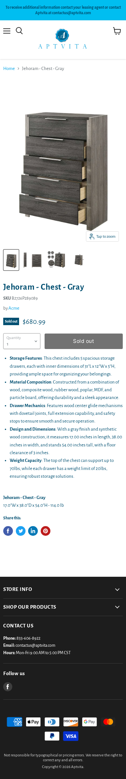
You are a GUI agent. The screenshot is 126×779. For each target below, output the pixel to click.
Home (9, 68)
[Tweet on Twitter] (21, 531)
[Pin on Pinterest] (45, 531)
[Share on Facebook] (8, 531)
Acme (13, 308)
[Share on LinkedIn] (33, 531)
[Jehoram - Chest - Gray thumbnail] (11, 260)
